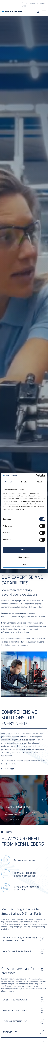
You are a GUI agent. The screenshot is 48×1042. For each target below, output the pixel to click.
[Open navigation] (44, 11)
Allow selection (24, 557)
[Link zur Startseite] (12, 11)
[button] (44, 800)
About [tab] (39, 482)
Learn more (14, 821)
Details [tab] (24, 482)
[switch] (42, 526)
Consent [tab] (8, 482)
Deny (24, 564)
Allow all (24, 550)
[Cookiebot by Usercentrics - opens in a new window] (35, 475)
